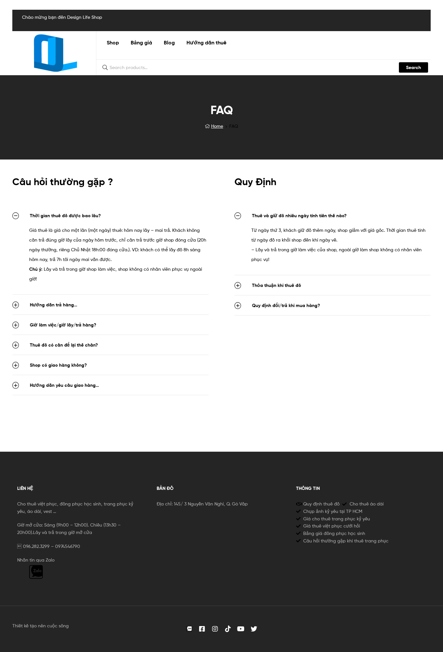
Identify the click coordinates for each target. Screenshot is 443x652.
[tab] (110, 215)
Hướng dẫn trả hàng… (53, 305)
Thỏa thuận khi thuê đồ (276, 285)
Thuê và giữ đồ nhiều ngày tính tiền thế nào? (299, 216)
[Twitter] (254, 629)
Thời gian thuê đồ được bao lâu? (65, 216)
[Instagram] (215, 629)
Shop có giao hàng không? (58, 365)
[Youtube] (241, 629)
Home (217, 126)
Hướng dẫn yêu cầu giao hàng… (64, 385)
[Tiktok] (228, 629)
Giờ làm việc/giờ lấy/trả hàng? (63, 325)
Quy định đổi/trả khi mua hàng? (286, 305)
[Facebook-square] (202, 629)
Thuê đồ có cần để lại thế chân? (64, 345)
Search (413, 67)
